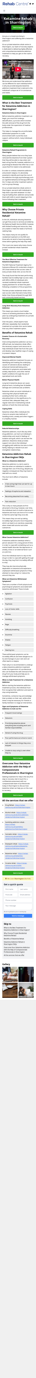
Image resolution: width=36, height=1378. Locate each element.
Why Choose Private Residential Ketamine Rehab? (15, 934)
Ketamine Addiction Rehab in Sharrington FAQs (14, 943)
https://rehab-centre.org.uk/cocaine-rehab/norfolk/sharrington (16, 865)
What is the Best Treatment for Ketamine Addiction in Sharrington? (17, 929)
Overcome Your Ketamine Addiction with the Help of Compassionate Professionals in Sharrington (17, 949)
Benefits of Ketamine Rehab (14, 939)
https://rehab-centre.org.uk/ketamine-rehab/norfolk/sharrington (16, 855)
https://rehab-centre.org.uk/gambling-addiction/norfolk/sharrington (16, 826)
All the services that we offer (14, 955)
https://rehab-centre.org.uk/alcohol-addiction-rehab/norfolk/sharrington (17, 814)
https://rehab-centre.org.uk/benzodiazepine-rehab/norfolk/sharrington (17, 846)
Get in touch (18, 27)
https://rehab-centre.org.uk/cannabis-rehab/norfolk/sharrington (16, 836)
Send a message (18, 916)
